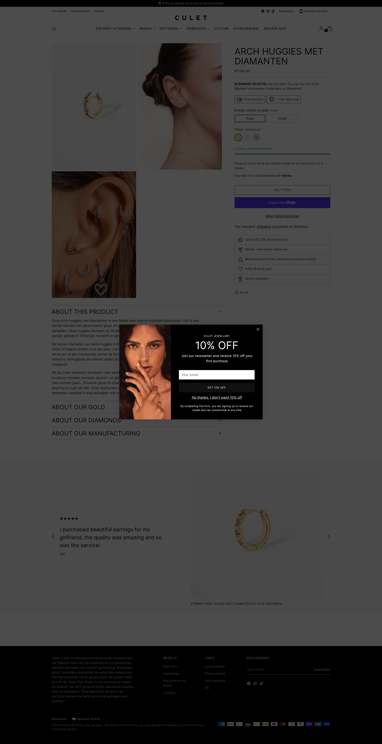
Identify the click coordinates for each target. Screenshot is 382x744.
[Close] (258, 329)
